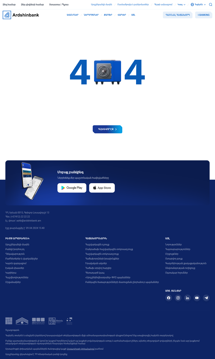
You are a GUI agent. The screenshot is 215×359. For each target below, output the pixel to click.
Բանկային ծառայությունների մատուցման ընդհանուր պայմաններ (122, 282)
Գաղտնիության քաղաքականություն (185, 263)
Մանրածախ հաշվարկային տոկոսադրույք (109, 249)
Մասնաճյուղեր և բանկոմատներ (133, 4)
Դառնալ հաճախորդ (178, 15)
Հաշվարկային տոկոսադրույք (102, 254)
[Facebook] (168, 298)
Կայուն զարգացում (15, 263)
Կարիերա (10, 272)
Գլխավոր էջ (106, 129)
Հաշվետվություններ (16, 277)
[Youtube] (197, 298)
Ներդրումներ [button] (91, 15)
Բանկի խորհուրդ (15, 249)
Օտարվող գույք (173, 258)
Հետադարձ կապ (94, 272)
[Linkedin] (187, 298)
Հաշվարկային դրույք (97, 244)
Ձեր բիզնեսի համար (32, 4)
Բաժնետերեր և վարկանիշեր (21, 258)
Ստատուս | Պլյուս (59, 4)
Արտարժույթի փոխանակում (80, 349)
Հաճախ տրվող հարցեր (98, 268)
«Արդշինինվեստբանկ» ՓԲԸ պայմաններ (107, 277)
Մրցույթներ (171, 254)
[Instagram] (178, 298)
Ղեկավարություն (15, 254)
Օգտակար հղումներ (176, 272)
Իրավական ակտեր (96, 263)
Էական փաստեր (14, 268)
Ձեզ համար (9, 4)
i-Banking (204, 15)
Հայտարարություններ (177, 249)
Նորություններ (173, 244)
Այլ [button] (133, 15)
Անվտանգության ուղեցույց (180, 268)
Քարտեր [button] (108, 15)
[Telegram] (206, 298)
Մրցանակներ (13, 282)
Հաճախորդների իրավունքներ (102, 258)
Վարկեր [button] (122, 15)
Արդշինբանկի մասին (101, 4)
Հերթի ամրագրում (163, 4)
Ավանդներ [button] (72, 15)
